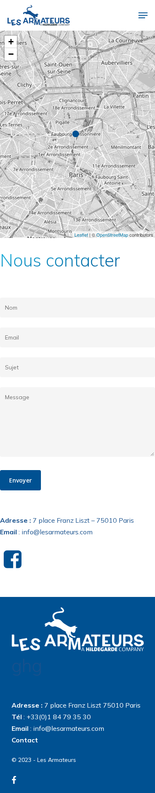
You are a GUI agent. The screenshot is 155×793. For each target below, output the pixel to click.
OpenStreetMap (112, 234)
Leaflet (81, 234)
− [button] (11, 54)
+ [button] (11, 41)
